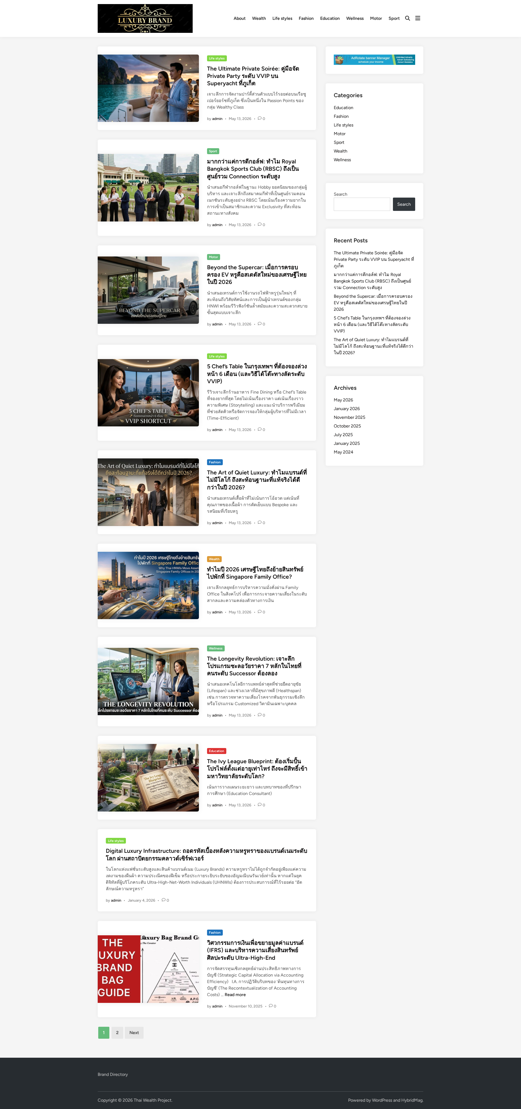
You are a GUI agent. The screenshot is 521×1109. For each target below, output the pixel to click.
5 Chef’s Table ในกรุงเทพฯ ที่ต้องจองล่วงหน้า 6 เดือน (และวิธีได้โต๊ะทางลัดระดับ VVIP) (257, 374)
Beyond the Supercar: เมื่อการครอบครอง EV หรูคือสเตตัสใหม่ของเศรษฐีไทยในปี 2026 (257, 275)
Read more (235, 994)
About (240, 18)
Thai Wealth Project (152, 1100)
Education (330, 18)
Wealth (259, 18)
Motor (376, 18)
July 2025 (343, 434)
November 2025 (349, 417)
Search (340, 194)
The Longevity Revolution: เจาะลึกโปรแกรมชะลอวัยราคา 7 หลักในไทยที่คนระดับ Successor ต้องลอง (254, 666)
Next (134, 1032)
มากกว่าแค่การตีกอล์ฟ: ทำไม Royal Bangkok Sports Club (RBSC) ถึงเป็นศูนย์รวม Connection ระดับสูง (253, 169)
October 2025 (347, 426)
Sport (394, 18)
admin (217, 118)
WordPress (382, 1100)
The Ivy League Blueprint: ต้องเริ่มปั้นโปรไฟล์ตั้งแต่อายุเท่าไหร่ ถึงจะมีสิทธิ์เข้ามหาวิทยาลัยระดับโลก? (257, 769)
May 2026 (343, 400)
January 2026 (347, 408)
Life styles (282, 18)
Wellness (355, 18)
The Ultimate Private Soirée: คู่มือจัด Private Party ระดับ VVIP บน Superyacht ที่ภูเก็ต (253, 76)
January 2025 (347, 443)
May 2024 (343, 452)
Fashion (306, 18)
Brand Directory (113, 1074)
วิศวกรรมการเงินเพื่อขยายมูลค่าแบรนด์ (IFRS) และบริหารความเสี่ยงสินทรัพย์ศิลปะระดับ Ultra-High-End (255, 950)
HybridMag (411, 1100)
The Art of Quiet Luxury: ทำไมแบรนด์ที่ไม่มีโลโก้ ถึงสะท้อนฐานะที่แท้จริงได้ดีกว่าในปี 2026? (257, 480)
